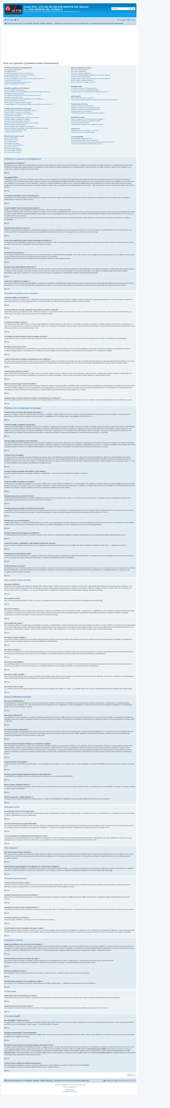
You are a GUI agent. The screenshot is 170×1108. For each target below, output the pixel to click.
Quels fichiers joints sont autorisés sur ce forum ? (85, 130)
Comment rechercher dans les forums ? (82, 105)
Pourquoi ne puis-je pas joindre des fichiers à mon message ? (21, 123)
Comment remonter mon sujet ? (13, 131)
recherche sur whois (122, 1047)
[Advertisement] (72, 43)
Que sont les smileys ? (10, 141)
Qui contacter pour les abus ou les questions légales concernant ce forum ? (92, 142)
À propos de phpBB (43, 1024)
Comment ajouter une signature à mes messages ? (18, 114)
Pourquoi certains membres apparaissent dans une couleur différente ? (91, 78)
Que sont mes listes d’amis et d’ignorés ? (82, 98)
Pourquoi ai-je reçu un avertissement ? (15, 124)
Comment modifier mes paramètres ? (14, 90)
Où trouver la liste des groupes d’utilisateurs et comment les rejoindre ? (91, 75)
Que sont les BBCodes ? (11, 138)
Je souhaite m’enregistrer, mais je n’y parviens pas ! (18, 73)
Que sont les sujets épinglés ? (12, 148)
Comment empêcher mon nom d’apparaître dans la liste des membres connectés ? (27, 91)
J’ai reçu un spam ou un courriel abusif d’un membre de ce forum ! (89, 91)
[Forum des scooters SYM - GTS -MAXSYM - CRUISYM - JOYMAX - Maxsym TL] (14, 10)
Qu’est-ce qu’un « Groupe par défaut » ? (82, 80)
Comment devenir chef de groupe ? (81, 76)
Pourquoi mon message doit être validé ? (15, 130)
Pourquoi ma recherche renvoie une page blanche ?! (85, 109)
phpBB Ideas (99, 1034)
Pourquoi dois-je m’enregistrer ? (13, 69)
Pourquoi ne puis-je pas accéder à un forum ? (17, 121)
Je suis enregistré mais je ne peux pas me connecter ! (19, 75)
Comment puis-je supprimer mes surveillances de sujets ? (87, 124)
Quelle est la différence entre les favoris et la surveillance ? (87, 119)
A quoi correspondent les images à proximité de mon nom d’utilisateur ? (24, 99)
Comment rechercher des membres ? (81, 111)
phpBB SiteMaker (70, 1090)
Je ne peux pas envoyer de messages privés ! (84, 88)
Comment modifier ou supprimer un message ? (17, 112)
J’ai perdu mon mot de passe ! (12, 80)
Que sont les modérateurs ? (79, 71)
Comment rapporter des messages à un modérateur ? (19, 126)
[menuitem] (16, 20)
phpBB (109, 350)
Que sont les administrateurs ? (79, 69)
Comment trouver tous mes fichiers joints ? (83, 132)
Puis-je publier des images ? (12, 143)
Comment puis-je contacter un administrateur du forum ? (87, 143)
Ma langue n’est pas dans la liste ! (13, 97)
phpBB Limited (54, 1022)
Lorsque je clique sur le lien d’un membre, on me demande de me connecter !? (28, 104)
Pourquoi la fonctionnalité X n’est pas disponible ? (85, 140)
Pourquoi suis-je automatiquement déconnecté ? (17, 82)
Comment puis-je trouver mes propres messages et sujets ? (88, 113)
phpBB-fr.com (73, 1087)
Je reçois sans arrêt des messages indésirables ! (85, 90)
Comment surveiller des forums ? (80, 122)
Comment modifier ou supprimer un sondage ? (17, 119)
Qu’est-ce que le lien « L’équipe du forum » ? (83, 82)
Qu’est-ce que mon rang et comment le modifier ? (18, 102)
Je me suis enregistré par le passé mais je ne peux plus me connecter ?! (24, 78)
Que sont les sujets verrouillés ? (13, 150)
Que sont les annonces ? (11, 147)
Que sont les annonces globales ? (13, 145)
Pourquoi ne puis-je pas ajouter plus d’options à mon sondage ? (22, 117)
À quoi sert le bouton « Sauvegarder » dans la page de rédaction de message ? (26, 128)
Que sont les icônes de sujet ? (12, 152)
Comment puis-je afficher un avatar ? (14, 100)
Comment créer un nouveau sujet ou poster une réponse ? (20, 110)
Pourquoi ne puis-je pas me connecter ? (15, 76)
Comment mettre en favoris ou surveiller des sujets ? (86, 120)
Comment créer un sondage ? (12, 115)
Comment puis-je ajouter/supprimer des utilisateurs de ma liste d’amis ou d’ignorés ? (94, 99)
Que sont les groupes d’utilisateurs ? (81, 73)
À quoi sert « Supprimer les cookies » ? (15, 84)
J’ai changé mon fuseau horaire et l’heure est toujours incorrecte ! (22, 95)
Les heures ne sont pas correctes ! (14, 93)
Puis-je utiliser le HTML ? (11, 139)
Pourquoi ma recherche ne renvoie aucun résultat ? (85, 107)
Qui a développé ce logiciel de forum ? (81, 138)
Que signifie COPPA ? (10, 71)
